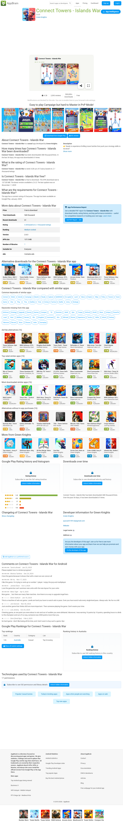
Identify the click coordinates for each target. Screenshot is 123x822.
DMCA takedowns (87, 773)
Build (66, 312)
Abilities (19, 317)
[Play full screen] (88, 86)
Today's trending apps (49, 694)
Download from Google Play (55, 136)
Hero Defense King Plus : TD (94, 423)
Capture (50, 297)
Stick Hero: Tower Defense (111, 371)
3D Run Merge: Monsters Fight (44, 450)
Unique (108, 312)
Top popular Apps (51, 773)
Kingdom (41, 317)
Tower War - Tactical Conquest (27, 397)
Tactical (53, 302)
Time (39, 302)
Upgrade (22, 312)
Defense (6, 312)
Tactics (89, 317)
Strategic (76, 302)
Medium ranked (30, 230)
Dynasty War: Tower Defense (10, 423)
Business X (14, 785)
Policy (103, 297)
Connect (5, 297)
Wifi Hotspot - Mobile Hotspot (21, 790)
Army (68, 302)
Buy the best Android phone (55, 778)
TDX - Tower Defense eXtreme (61, 423)
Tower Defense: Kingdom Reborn (111, 277)
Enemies (59, 312)
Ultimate (65, 317)
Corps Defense (109, 423)
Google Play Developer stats (55, 763)
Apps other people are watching (77, 694)
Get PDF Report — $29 (74, 220)
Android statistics (52, 758)
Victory (46, 302)
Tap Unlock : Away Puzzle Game (10, 450)
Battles (32, 302)
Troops (80, 312)
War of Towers (8, 371)
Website (66, 526)
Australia (17, 640)
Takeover (6, 322)
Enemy (29, 312)
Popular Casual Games (23, 694)
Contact (83, 758)
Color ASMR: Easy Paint (94, 450)
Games (36, 312)
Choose (27, 322)
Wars (20, 322)
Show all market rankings (13, 646)
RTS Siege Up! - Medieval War (21, 795)
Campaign (28, 297)
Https (96, 297)
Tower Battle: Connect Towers (27, 277)
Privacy (83, 763)
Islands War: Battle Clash (111, 450)
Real (11, 317)
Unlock (104, 317)
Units (35, 322)
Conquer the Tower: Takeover (94, 397)
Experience (81, 317)
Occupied (68, 297)
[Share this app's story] (81, 86)
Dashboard (94, 3)
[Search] (70, 3)
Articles (83, 778)
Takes (83, 297)
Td (51, 312)
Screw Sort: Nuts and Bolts (77, 450)
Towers (110, 297)
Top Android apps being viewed (21, 780)
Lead (5, 317)
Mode (13, 297)
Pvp (25, 302)
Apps (77, 3)
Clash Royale (108, 345)
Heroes (26, 317)
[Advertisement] (61, 38)
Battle (61, 302)
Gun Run (56, 450)
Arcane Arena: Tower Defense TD (77, 277)
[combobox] (58, 3)
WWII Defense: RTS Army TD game (61, 277)
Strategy (14, 312)
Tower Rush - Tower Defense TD (61, 345)
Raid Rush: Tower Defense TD (61, 397)
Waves (73, 317)
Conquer (44, 312)
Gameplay (43, 322)
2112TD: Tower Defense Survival (61, 371)
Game (5, 302)
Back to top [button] (117, 802)
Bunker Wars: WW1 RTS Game (10, 277)
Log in (117, 3)
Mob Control (7, 397)
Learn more (107, 216)
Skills (97, 317)
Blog (82, 783)
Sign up (105, 3)
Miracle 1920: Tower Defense (77, 423)
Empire (89, 297)
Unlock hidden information (31, 483)
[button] (92, 530)
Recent (13, 322)
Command (50, 317)
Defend (87, 312)
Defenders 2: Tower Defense (77, 345)
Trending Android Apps (53, 768)
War (11, 302)
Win (58, 317)
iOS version (74, 136)
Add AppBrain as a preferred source (16, 557)
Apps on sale (103, 694)
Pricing (85, 3)
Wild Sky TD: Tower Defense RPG (44, 371)
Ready (43, 297)
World (94, 312)
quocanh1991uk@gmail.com (74, 521)
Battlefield (59, 297)
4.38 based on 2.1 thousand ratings (37, 225)
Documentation (86, 768)
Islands (20, 297)
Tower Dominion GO (26, 371)
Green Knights (23, 434)
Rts (34, 317)
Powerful (116, 312)
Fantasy (111, 317)
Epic (73, 312)
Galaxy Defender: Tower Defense (27, 423)
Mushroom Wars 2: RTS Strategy (94, 277)
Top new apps (61, 701)
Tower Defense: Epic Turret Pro (44, 277)
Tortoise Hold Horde (43, 423)
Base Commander (76, 371)
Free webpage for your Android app (92, 788)
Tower (118, 297)
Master (36, 297)
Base (101, 312)
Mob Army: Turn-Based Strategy (94, 345)
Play (18, 302)
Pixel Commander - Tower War (94, 371)
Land (76, 297)
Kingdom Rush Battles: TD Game (44, 345)
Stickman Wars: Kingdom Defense (27, 450)
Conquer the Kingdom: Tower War (99, 820)
